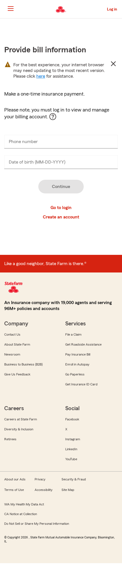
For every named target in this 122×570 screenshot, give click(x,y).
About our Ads (15, 479)
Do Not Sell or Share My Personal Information (36, 523)
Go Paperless (75, 374)
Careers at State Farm (20, 419)
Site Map (68, 489)
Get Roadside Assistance (83, 344)
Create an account (61, 217)
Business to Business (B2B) (23, 364)
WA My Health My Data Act (24, 504)
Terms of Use (14, 489)
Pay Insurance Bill (77, 354)
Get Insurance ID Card (81, 384)
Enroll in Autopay (77, 364)
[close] (113, 63)
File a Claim (73, 334)
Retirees (10, 439)
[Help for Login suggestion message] (55, 119)
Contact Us (12, 334)
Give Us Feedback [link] (17, 374)
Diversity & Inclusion (18, 429)
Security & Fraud (74, 479)
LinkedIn (71, 449)
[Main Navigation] (10, 8)
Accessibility (43, 489)
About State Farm (17, 344)
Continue (61, 186)
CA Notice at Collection (20, 514)
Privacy (40, 479)
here (40, 76)
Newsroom (12, 354)
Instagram (72, 439)
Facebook (72, 419)
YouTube (71, 459)
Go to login (61, 207)
